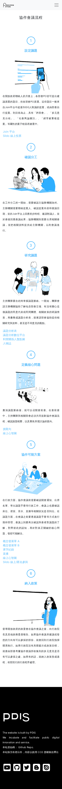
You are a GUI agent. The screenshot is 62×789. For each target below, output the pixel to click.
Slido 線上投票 (12, 135)
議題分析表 (10, 331)
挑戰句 (7, 429)
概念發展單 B (11, 545)
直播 (5, 553)
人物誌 (7, 343)
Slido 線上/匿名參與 (15, 562)
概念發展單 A (11, 541)
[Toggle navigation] (56, 5)
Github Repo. (26, 747)
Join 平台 (9, 131)
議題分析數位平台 (14, 335)
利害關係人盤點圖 (14, 339)
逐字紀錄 (8, 549)
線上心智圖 (10, 433)
